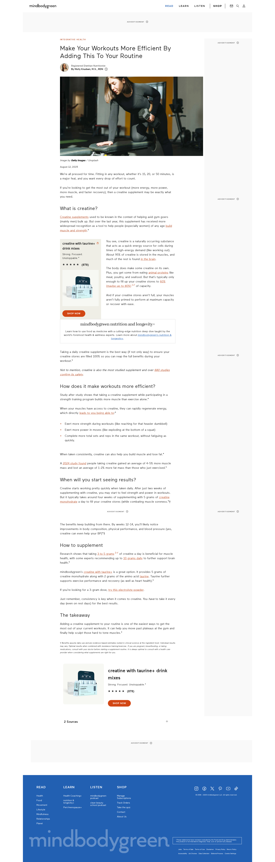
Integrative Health (73, 39)
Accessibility (182, 853)
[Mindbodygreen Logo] (42, 6)
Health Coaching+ (72, 796)
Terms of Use (200, 849)
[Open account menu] (244, 6)
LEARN (184, 6)
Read (41, 787)
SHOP (217, 6)
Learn (69, 787)
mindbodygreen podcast (98, 797)
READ (169, 6)
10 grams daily (133, 558)
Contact (121, 812)
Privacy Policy (220, 849)
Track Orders (123, 803)
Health (39, 796)
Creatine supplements (74, 217)
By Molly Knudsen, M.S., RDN (87, 69)
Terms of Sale (188, 849)
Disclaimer (210, 849)
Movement (41, 805)
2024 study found (74, 463)
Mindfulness (42, 814)
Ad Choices (193, 853)
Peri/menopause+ (72, 807)
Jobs (180, 849)
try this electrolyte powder (126, 589)
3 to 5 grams (105, 553)
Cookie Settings (230, 853)
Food (39, 800)
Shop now (74, 313)
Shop (122, 787)
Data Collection (204, 853)
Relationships (43, 819)
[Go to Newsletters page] (231, 6)
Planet (39, 823)
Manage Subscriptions (124, 797)
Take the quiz (123, 807)
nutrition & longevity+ (68, 801)
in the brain (148, 259)
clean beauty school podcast (98, 804)
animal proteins (158, 272)
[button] (106, 69)
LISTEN (199, 6)
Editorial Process (217, 853)
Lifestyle (40, 809)
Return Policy (231, 849)
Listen (96, 787)
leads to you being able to (96, 413)
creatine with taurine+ (98, 572)
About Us (122, 816)
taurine (144, 576)
